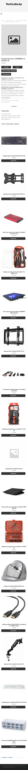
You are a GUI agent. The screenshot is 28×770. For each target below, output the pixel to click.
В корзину (6, 67)
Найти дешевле (6, 74)
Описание (14, 106)
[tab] (14, 106)
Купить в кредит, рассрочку (9, 70)
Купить (17, 67)
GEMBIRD (7, 102)
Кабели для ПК (10, 20)
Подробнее (13, 160)
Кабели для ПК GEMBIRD (21, 20)
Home (2, 20)
